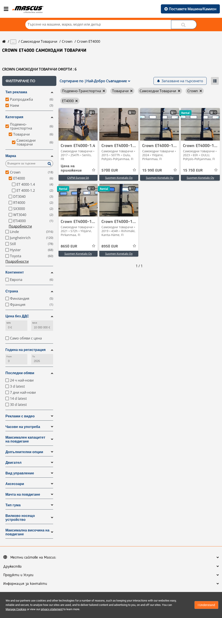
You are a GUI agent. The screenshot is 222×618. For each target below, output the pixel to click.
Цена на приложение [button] (71, 168)
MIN (9, 323)
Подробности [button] (20, 226)
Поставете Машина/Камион (192, 9)
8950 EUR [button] (109, 246)
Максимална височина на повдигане (27, 532)
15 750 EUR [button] (193, 170)
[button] (29, 81)
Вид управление (19, 473)
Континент (14, 272)
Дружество (12, 567)
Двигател (13, 462)
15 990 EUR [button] (152, 170)
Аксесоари (14, 484)
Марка (10, 156)
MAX (34, 323)
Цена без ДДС (17, 316)
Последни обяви (19, 373)
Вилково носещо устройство (20, 517)
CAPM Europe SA (78, 178)
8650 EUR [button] (69, 246)
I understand (206, 605)
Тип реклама (16, 92)
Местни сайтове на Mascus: (33, 557)
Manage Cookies (16, 609)
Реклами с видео (20, 416)
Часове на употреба (22, 427)
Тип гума (13, 505)
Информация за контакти (25, 584)
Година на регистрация (25, 350)
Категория (14, 117)
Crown (67, 41)
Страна (11, 291)
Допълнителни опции (24, 452)
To (33, 356)
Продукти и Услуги (18, 575)
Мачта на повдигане (22, 494)
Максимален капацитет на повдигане (25, 439)
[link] (78, 124)
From (9, 356)
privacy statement (52, 609)
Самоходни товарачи (39, 41)
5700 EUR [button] (109, 170)
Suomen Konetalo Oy (119, 178)
